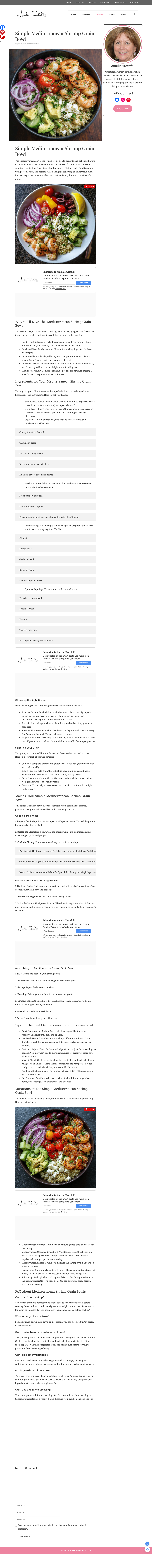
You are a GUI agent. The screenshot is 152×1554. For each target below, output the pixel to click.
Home (73, 14)
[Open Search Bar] (134, 14)
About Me (92, 2)
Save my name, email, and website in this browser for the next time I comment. (52, 1527)
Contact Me (80, 2)
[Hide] (1, 41)
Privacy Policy (120, 2)
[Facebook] (2, 27)
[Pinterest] (2, 32)
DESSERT (124, 14)
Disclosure (134, 2)
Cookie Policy (105, 2)
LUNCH (100, 14)
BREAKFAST (86, 14)
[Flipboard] (2, 36)
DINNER (112, 14)
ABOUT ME (122, 108)
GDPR (68, 2)
